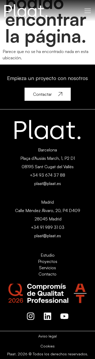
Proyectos (47, 261)
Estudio (48, 255)
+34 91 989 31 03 (47, 227)
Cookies (47, 346)
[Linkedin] (47, 316)
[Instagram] (30, 316)
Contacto (47, 274)
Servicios (47, 267)
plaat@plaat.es (47, 183)
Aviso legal (47, 336)
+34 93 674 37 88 (47, 175)
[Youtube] (64, 316)
